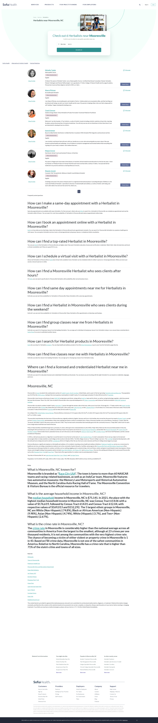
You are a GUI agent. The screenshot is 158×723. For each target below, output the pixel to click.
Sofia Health (6, 63)
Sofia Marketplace (86, 345)
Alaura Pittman (50, 90)
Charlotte (110, 395)
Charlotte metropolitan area (113, 393)
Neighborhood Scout (33, 599)
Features (57, 689)
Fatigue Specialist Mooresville (88, 664)
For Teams (79, 691)
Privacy (112, 699)
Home (34, 17)
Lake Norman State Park (53, 455)
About (96, 689)
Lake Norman (78, 407)
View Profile (31, 81)
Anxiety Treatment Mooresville (88, 659)
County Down (122, 429)
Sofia (81, 211)
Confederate (56, 441)
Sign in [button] (146, 4)
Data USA (30, 596)
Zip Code (63, 44)
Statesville (73, 409)
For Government (80, 696)
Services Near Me (42, 696)
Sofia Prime (31, 332)
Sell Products (58, 696)
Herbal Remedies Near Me (63, 659)
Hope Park (51, 452)
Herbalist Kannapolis (109, 667)
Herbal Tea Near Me (61, 661)
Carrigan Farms (74, 455)
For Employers (89, 4)
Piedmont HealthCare (107, 444)
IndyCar (84, 398)
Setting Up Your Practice (61, 691)
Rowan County (122, 418)
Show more (59, 672)
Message (127, 70)
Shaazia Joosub (50, 171)
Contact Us (113, 694)
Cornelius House (100, 431)
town (38, 393)
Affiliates (97, 694)
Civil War (109, 439)
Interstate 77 (58, 405)
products (49, 345)
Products (49, 4)
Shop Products (42, 694)
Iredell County (65, 393)
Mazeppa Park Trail (39, 452)
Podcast (97, 701)
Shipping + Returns (115, 691)
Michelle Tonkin (50, 70)
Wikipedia (30, 557)
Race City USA (67, 473)
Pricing (57, 694)
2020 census (41, 395)
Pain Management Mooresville (88, 661)
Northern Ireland (32, 431)
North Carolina (74, 393)
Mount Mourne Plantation (88, 429)
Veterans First (42, 701)
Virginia (43, 407)
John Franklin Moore (86, 437)
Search (79, 50)
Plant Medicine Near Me (62, 664)
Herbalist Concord (109, 669)
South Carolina (126, 405)
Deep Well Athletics (66, 450)
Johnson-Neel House (87, 431)
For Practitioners (68, 4)
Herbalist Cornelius (109, 664)
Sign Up (40, 691)
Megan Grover (50, 151)
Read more (125, 720)
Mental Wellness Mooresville (87, 669)
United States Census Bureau (45, 413)
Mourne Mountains (111, 429)
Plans (77, 699)
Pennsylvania (40, 420)
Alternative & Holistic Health (20, 63)
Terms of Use (113, 696)
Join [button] (153, 4)
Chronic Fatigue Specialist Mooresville (90, 667)
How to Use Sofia (42, 689)
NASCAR (57, 398)
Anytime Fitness (88, 450)
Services (35, 4)
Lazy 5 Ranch (63, 455)
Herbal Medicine (35, 63)
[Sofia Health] (9, 5)
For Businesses (80, 694)
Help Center (113, 689)
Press (96, 696)
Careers (97, 691)
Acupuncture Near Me (62, 669)
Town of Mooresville (33, 560)
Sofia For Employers (81, 689)
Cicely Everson (50, 110)
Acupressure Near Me (62, 667)
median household (43, 497)
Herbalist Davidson (109, 659)
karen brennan (50, 130)
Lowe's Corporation (89, 400)
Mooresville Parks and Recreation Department (110, 446)
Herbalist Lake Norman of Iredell (112, 661)
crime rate (39, 528)
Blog (96, 699)
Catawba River (90, 407)
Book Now (125, 84)
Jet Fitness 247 (77, 450)
